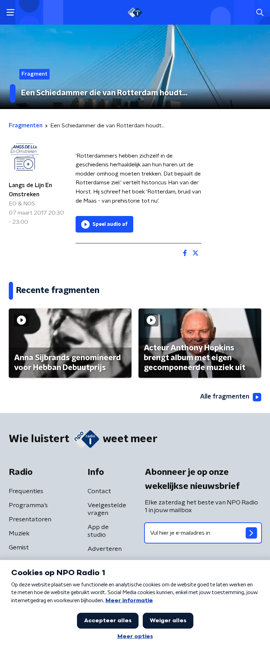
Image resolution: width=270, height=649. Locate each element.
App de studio (98, 531)
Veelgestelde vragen (107, 509)
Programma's (28, 505)
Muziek (19, 533)
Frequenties (26, 491)
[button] (10, 12)
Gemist (19, 548)
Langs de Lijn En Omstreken (30, 190)
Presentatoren (30, 519)
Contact (99, 491)
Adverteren (105, 549)
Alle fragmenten (224, 397)
